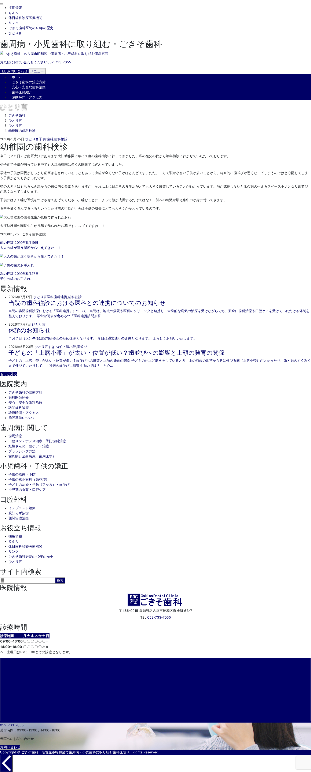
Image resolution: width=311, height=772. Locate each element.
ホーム (17, 77)
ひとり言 (15, 33)
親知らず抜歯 (18, 513)
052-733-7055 (159, 617)
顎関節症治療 (18, 518)
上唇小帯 (69, 347)
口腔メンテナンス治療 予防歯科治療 (37, 441)
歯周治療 (15, 436)
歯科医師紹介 (22, 92)
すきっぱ (55, 347)
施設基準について (22, 418)
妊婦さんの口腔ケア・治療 (28, 446)
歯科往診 (75, 297)
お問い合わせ (10, 747)
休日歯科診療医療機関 (25, 18)
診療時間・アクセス (27, 97)
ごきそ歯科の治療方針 (29, 82)
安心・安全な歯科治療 (29, 87)
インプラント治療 (22, 508)
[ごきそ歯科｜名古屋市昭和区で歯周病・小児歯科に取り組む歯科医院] (54, 53)
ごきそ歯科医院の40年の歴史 (30, 28)
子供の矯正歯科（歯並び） (28, 479)
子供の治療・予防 (22, 474)
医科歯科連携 (57, 297)
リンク (13, 23)
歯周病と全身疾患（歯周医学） (32, 456)
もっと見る (8, 374)
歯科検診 (61, 139)
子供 (42, 139)
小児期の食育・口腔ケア (27, 489)
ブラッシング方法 (22, 451)
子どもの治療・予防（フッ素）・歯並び (38, 484)
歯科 (50, 139)
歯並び (82, 347)
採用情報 (15, 7)
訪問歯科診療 (18, 407)
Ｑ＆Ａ (13, 13)
